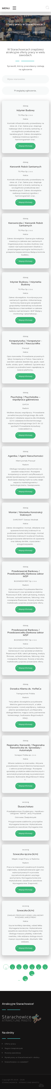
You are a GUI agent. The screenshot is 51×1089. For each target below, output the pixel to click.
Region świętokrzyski (14, 1048)
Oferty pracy (10, 1044)
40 (26, 980)
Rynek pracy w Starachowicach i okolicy (22, 1057)
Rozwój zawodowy (13, 1053)
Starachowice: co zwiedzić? (16, 1062)
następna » (32, 974)
